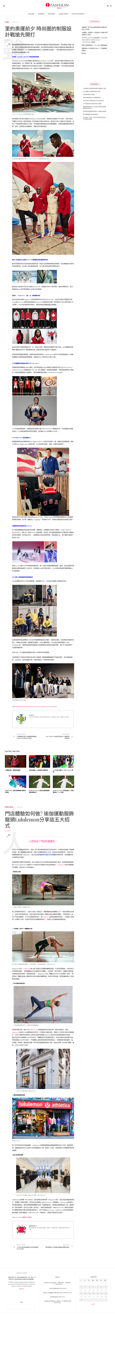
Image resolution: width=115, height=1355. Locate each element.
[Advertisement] (94, 68)
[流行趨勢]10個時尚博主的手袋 (91, 91)
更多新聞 (83, 53)
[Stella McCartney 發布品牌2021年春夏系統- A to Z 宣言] (63, 782)
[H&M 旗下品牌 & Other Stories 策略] (63, 761)
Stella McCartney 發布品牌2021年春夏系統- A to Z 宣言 (63, 791)
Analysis (31, 14)
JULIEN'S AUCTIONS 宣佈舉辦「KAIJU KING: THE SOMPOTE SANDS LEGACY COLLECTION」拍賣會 (95, 40)
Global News (63, 14)
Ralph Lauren (41, 706)
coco (7, 39)
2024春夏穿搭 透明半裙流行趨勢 (92, 103)
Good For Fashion (78, 14)
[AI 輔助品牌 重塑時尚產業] (15, 761)
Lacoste (34, 706)
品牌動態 (7, 22)
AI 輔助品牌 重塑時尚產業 (12, 770)
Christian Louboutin (21, 706)
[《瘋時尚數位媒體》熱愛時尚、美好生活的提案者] (57, 6)
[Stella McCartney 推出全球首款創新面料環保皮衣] (39, 782)
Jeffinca (8, 830)
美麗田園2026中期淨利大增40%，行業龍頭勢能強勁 (94, 49)
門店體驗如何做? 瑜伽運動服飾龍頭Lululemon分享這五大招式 (39, 819)
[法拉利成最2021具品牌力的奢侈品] (39, 761)
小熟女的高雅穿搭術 (54, 1288)
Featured (51, 14)
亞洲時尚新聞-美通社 (89, 94)
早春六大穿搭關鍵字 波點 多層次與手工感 (54, 1292)
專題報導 (7, 807)
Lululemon (61, 865)
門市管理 (29, 1217)
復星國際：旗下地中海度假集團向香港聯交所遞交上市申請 (94, 28)
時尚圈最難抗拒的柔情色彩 (90, 114)
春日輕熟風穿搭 (54, 1297)
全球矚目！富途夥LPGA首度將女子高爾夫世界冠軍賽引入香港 (95, 33)
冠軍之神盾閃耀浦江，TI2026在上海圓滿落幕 (94, 45)
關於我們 (21, 1289)
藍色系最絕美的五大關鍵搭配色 (92, 97)
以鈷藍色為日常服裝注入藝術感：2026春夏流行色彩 (57, 1301)
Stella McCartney (51, 706)
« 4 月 (93, 1304)
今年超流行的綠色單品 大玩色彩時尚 (93, 100)
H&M (30, 706)
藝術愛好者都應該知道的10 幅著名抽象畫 (94, 111)
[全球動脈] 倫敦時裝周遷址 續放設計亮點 (94, 88)
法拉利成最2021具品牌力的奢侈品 (38, 770)
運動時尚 (11, 807)
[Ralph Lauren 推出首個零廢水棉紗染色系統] (15, 782)
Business (41, 14)
